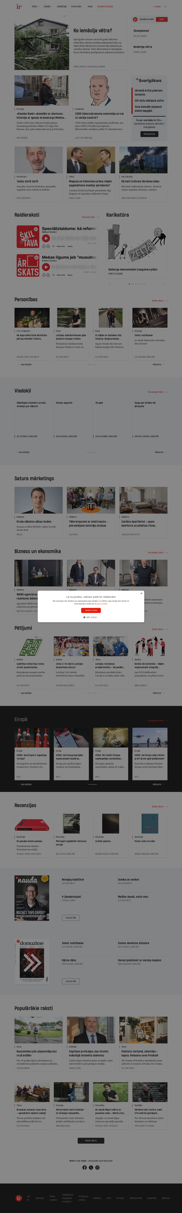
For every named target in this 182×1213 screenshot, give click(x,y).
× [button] (141, 594)
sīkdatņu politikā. (101, 604)
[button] (91, 617)
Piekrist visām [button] (91, 610)
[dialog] (91, 606)
